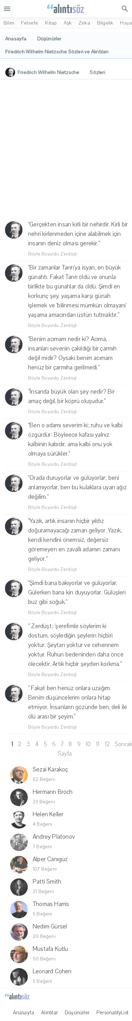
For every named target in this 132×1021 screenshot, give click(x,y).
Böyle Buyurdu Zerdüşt (52, 254)
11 (97, 744)
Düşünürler (77, 1012)
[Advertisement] (66, 150)
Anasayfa (23, 1012)
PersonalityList (112, 1012)
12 (107, 744)
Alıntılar (49, 1012)
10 (88, 744)
